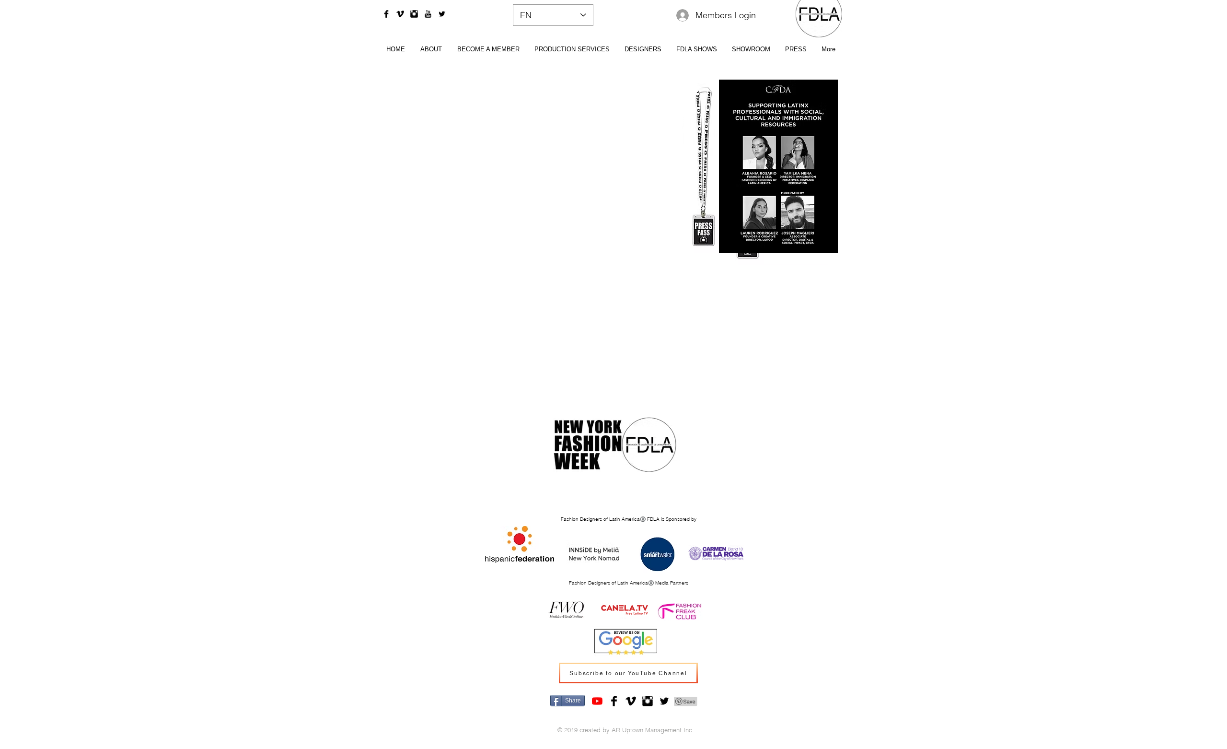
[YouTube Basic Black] (428, 14)
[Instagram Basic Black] (414, 14)
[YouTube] (597, 701)
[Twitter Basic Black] (442, 14)
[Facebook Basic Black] (386, 14)
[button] (643, 48)
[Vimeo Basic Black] (400, 14)
